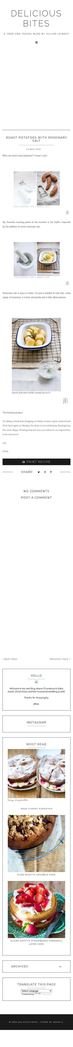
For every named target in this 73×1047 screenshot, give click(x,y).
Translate (46, 993)
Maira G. (58, 1022)
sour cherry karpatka (36, 809)
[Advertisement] (36, 91)
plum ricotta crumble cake (36, 875)
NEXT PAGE (10, 659)
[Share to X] (39, 472)
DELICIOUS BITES (36, 18)
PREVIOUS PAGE (59, 659)
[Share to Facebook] (45, 472)
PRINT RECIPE (38, 461)
